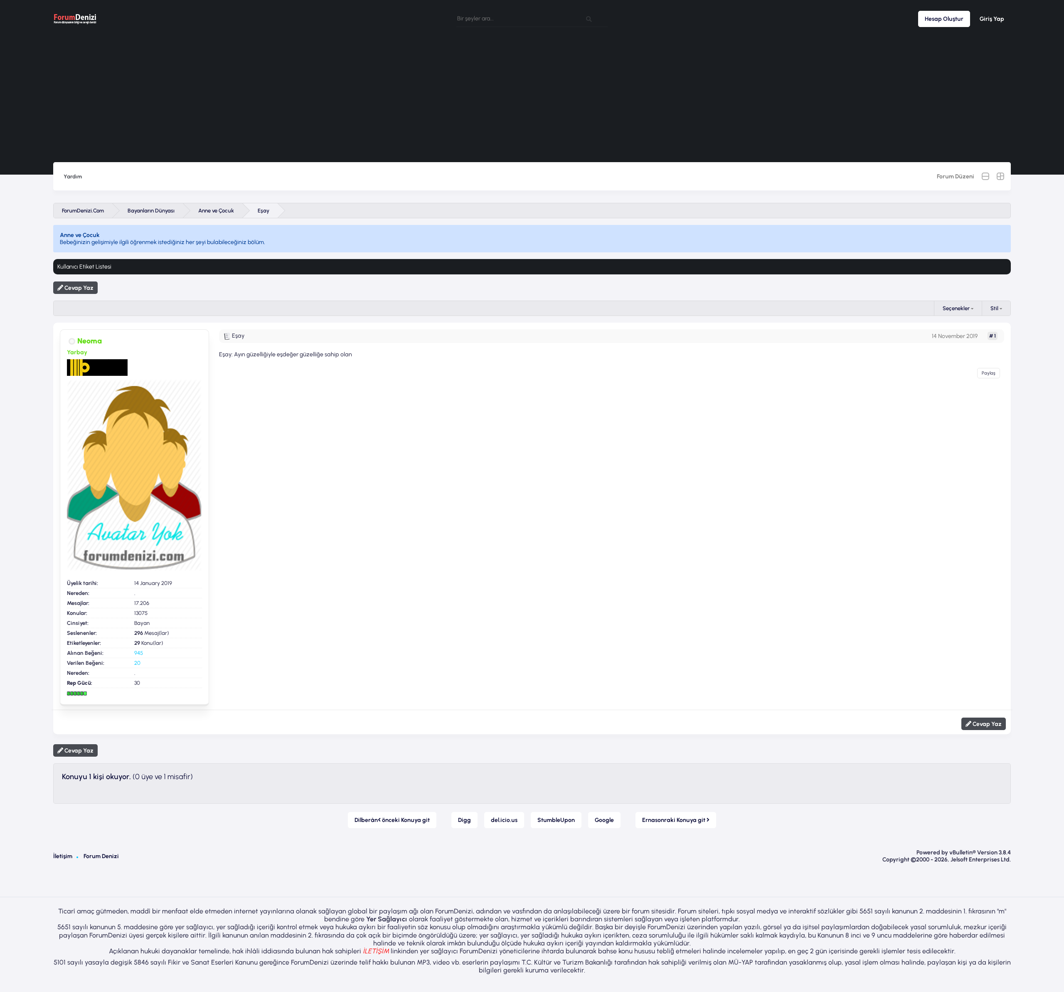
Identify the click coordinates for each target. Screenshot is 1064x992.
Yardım (73, 176)
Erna (674, 820)
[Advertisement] (532, 100)
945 (138, 653)
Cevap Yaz (78, 287)
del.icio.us (504, 820)
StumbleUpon (556, 820)
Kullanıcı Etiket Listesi (84, 266)
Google (604, 820)
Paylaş (988, 373)
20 (137, 663)
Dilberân (392, 820)
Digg (464, 820)
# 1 (992, 336)
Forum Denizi (101, 856)
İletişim (62, 856)
